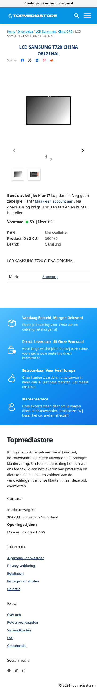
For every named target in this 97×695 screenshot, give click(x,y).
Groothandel (17, 645)
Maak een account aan (54, 201)
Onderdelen (25, 31)
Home (11, 31)
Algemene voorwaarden (25, 558)
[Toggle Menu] (87, 15)
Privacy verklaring (21, 565)
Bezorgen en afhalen (23, 581)
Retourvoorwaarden (22, 622)
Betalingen (15, 573)
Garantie (13, 589)
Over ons (14, 614)
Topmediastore (30, 439)
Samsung (50, 277)
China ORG (65, 31)
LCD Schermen (46, 31)
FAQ (10, 638)
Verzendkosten (19, 630)
